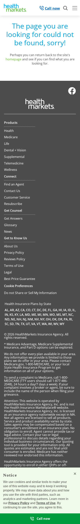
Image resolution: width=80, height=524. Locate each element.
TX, (23, 324)
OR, (60, 319)
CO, (28, 310)
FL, (50, 310)
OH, (48, 319)
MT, (65, 315)
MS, (59, 315)
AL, (7, 310)
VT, (39, 324)
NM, (31, 319)
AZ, (17, 310)
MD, (28, 315)
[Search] (65, 8)
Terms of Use (46, 503)
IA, (65, 310)
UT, (28, 324)
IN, (7, 315)
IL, (74, 310)
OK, (54, 319)
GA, (55, 310)
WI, (50, 324)
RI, (71, 319)
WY (62, 324)
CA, (23, 310)
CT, (34, 310)
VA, (33, 324)
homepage (13, 59)
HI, (61, 310)
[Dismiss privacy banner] (75, 474)
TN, (17, 324)
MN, (46, 315)
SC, (7, 324)
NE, (13, 319)
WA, (45, 324)
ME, (34, 315)
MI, (39, 315)
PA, (66, 319)
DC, (39, 310)
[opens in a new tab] (72, 94)
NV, (37, 319)
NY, (42, 319)
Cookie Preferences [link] (18, 286)
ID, (70, 310)
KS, (12, 315)
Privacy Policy (18, 503)
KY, (17, 315)
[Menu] (74, 8)
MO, (53, 315)
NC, (71, 315)
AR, (12, 310)
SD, (12, 324)
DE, (45, 310)
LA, (22, 315)
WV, (56, 324)
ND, (7, 319)
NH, (19, 319)
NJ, (25, 319)
